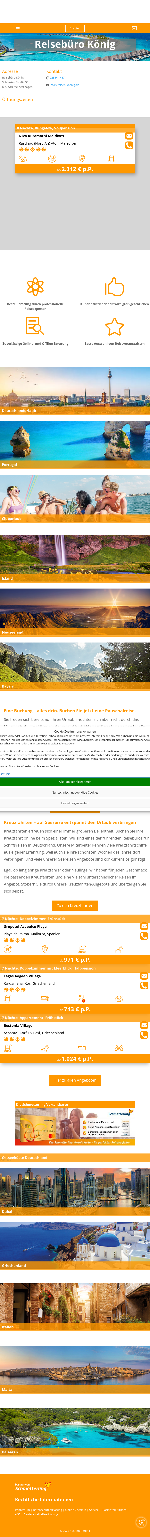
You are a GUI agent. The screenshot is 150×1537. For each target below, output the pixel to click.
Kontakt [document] (54, 71)
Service (94, 1510)
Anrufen (75, 28)
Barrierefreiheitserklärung (41, 1514)
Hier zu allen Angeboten (75, 1080)
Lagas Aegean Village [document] (22, 976)
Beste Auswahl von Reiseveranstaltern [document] (115, 343)
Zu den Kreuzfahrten (75, 905)
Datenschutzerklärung (47, 1510)
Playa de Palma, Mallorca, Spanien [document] (32, 934)
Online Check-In (75, 1510)
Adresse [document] (10, 71)
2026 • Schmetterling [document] (76, 1531)
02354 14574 (58, 77)
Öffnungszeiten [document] (17, 99)
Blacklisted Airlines (114, 1510)
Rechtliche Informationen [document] (44, 1499)
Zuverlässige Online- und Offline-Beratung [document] (35, 343)
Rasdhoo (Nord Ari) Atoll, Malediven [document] (48, 143)
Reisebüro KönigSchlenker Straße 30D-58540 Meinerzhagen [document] (17, 82)
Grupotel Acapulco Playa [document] (25, 927)
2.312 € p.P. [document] (77, 169)
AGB (18, 1514)
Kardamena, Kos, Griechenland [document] (29, 984)
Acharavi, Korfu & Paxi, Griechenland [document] (34, 1033)
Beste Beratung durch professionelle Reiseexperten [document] (35, 306)
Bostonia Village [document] (18, 1026)
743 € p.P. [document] (77, 1009)
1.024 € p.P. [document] (77, 1058)
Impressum (22, 1510)
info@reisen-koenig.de (64, 85)
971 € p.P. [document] (77, 959)
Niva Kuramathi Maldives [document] (41, 136)
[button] (118, 31)
